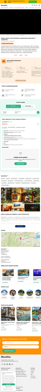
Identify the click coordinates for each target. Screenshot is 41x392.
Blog (31, 374)
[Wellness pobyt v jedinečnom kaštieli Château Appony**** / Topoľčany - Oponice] (8, 319)
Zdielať (26, 55)
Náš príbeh (33, 369)
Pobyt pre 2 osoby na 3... (24, 69)
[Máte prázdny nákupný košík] (34, 5)
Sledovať (20, 55)
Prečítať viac (11, 382)
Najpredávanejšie (4, 7)
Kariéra (32, 373)
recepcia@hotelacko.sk (5, 259)
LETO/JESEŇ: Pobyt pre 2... (9, 69)
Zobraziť (10, 76)
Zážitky (27, 7)
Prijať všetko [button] (8, 384)
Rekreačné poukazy (19, 369)
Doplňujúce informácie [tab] (20, 127)
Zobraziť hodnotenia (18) (20, 80)
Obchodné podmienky (20, 373)
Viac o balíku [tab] (4, 127)
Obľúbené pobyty (9, 35)
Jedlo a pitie (31, 7)
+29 (39, 33)
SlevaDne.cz (20, 390)
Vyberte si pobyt (20, 102)
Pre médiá (33, 376)
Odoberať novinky (9, 351)
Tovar (39, 7)
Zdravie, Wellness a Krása (19, 7)
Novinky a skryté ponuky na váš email (14, 339)
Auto (36, 7)
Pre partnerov (33, 377)
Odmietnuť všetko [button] (8, 386)
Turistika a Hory (16, 35)
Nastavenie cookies (16, 388)
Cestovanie (11, 7)
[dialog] (8, 381)
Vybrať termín (20, 163)
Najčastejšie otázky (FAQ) (21, 371)
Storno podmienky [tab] (11, 127)
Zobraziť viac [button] (20, 226)
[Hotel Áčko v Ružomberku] (20, 196)
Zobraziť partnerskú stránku (6, 262)
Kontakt (32, 371)
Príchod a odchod (17, 111)
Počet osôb (4, 111)
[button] (32, 5)
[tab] (13, 106)
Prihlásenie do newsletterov (21, 374)
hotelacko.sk (3, 260)
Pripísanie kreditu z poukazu (21, 376)
